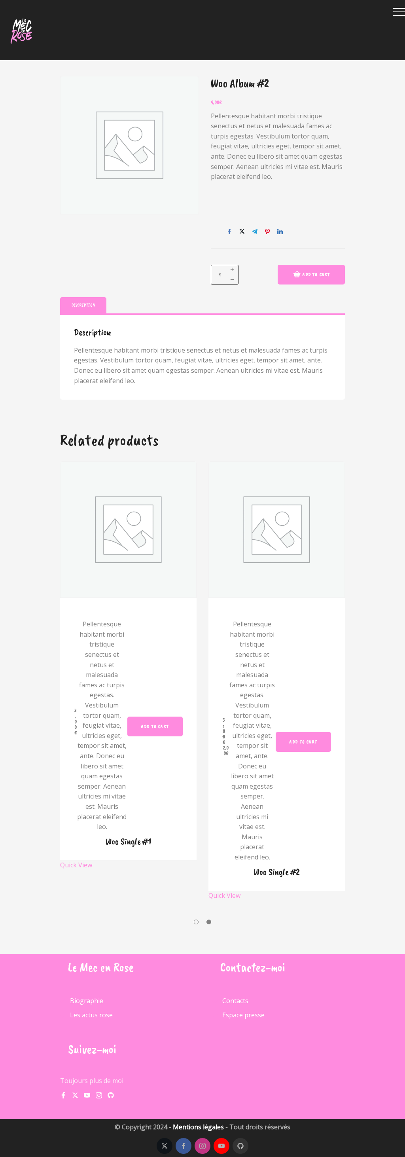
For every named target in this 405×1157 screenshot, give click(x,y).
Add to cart (316, 274)
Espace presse (243, 1015)
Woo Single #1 (128, 841)
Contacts (235, 1001)
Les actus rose (91, 1015)
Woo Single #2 (277, 872)
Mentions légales (198, 1127)
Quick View (76, 865)
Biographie (86, 1001)
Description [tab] (83, 305)
